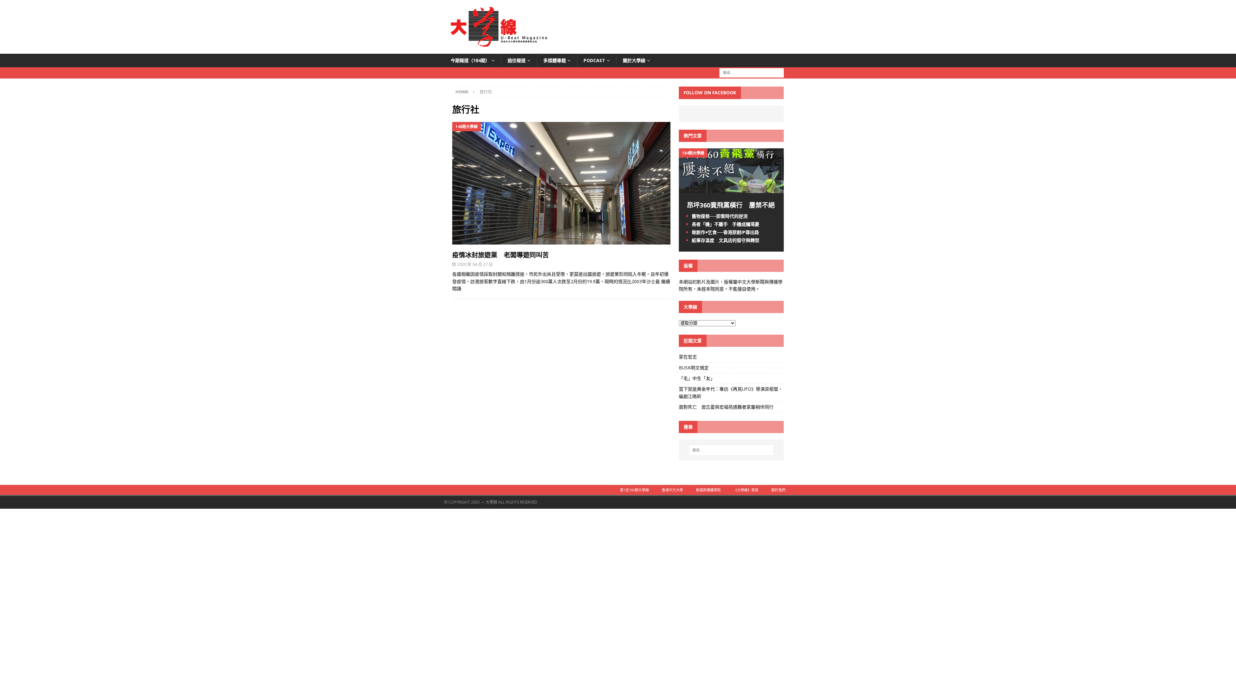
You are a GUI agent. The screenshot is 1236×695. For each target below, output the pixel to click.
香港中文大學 (672, 489)
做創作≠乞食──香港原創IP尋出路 (725, 232)
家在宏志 (688, 357)
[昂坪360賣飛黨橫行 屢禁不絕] (731, 189)
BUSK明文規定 (694, 368)
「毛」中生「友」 (697, 378)
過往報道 (517, 60)
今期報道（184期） (470, 60)
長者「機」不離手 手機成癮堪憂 (725, 224)
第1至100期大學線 (634, 489)
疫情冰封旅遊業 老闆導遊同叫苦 (500, 255)
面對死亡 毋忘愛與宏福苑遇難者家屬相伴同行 (727, 407)
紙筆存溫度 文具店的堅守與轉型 (725, 240)
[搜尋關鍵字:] (751, 73)
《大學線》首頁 (746, 489)
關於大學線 (634, 60)
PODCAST (594, 60)
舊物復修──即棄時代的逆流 (720, 216)
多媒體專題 (554, 60)
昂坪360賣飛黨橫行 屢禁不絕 (731, 205)
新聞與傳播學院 (708, 489)
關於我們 (778, 489)
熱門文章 (693, 136)
